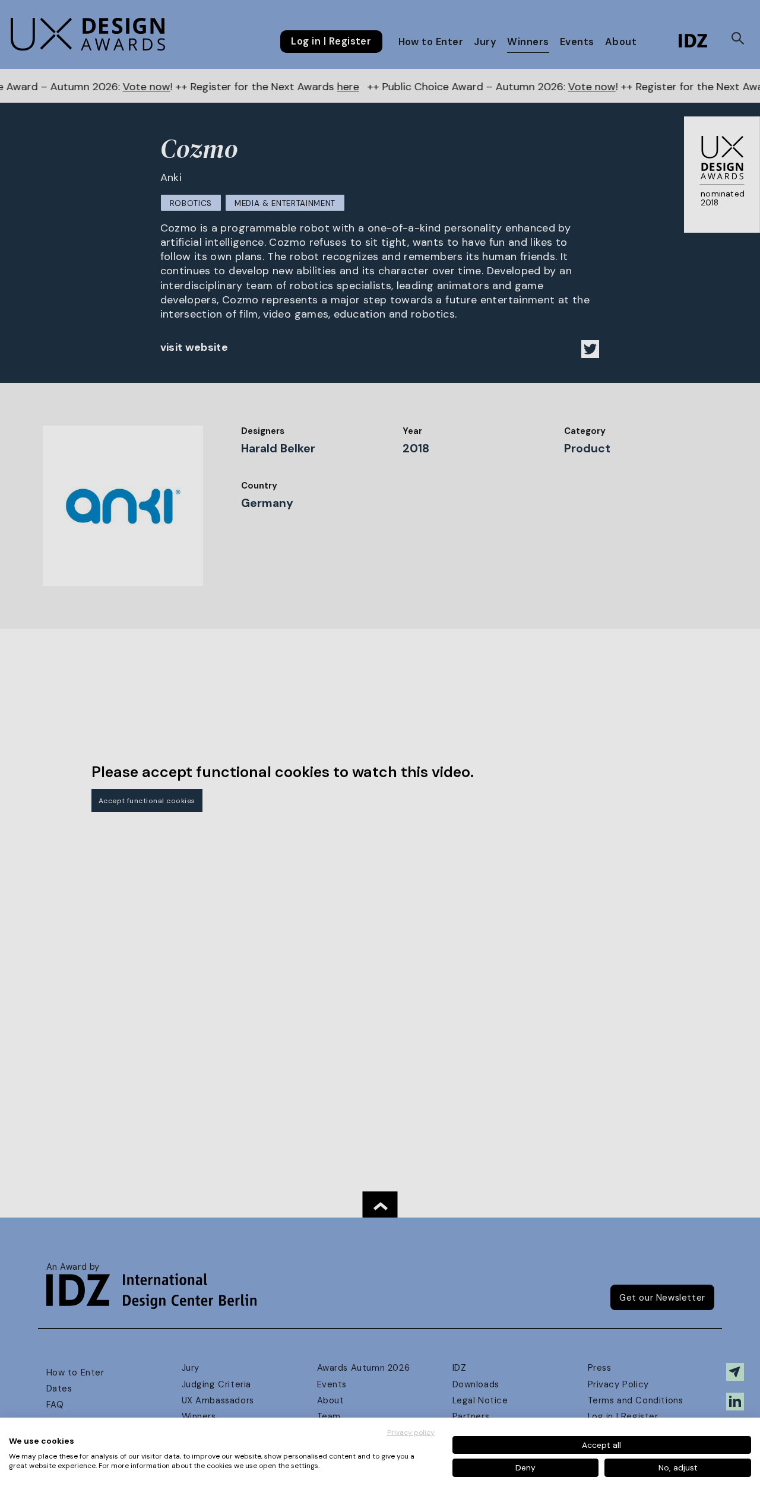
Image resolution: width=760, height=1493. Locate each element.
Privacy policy (411, 1432)
